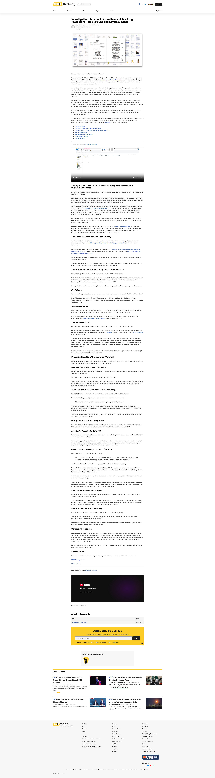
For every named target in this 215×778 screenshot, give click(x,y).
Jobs (143, 744)
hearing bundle (78, 560)
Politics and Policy (117, 739)
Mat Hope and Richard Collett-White (88, 25)
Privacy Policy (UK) (147, 749)
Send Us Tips (146, 739)
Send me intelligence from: (82, 642)
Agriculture (115, 736)
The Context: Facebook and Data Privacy (88, 128)
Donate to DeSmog (147, 741)
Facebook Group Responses (84, 134)
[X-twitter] (142, 4)
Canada (114, 746)
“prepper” (109, 332)
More (111, 11)
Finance (114, 749)
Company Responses (81, 136)
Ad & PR (114, 731)
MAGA (58, 692)
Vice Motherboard (91, 145)
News (83, 726)
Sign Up (136, 638)
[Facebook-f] (139, 4)
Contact (144, 731)
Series (84, 731)
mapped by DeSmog (85, 253)
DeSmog (69, 4)
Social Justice (116, 734)
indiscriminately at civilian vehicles (94, 318)
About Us (145, 726)
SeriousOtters (61, 773)
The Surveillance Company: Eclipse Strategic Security (92, 130)
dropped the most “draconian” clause (97, 208)
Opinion (114, 751)
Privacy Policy (146, 746)
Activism (114, 744)
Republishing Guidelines (149, 734)
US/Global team (102, 642)
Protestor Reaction (81, 132)
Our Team (145, 729)
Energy (114, 726)
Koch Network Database (89, 744)
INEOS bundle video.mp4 (79, 622)
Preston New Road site (122, 226)
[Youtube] (150, 766)
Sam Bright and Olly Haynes (118, 682)
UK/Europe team (114, 642)
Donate (158, 4)
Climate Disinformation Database (91, 739)
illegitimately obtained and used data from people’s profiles (107, 243)
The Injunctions (80, 126)
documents (107, 122)
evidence (76, 564)
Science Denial (116, 729)
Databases (85, 729)
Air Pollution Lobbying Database (91, 746)
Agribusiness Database (88, 741)
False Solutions (116, 741)
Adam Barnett (58, 685)
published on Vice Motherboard (111, 80)
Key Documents (80, 138)
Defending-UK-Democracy (120, 687)
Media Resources (147, 736)
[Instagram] (153, 766)
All (93, 642)
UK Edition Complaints (148, 751)
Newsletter (145, 763)
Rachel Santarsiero (115, 704)
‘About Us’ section (137, 332)
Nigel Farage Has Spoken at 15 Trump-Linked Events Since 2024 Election (67, 680)
